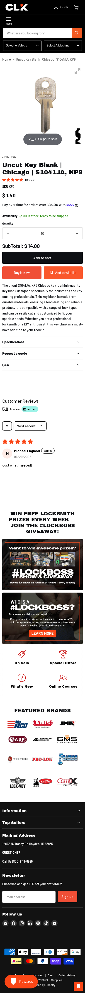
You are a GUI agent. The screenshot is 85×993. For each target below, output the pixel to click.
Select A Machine (57, 45)
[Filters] (7, 426)
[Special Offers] (63, 658)
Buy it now (22, 273)
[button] (61, 7)
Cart (50, 975)
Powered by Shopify (42, 985)
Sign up (67, 896)
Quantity (7, 223)
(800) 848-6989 (22, 861)
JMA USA (9, 157)
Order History (66, 975)
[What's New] (21, 682)
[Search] (77, 33)
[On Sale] (21, 658)
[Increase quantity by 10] (77, 233)
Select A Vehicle (16, 45)
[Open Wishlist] (78, 986)
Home (6, 59)
